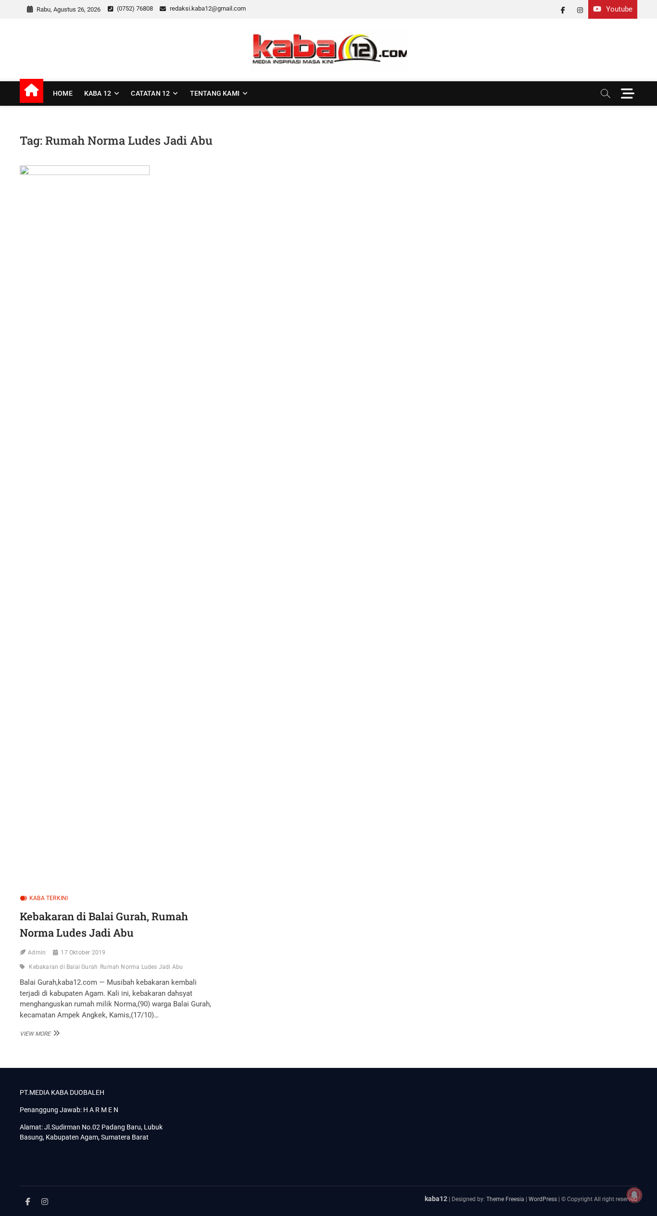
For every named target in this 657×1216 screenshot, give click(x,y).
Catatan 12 (150, 93)
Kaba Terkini (48, 898)
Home (63, 93)
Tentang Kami (215, 93)
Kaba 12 (97, 93)
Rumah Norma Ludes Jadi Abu (141, 967)
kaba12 (436, 1199)
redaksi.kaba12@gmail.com (207, 8)
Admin (37, 952)
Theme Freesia (505, 1199)
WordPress (543, 1199)
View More (38, 1033)
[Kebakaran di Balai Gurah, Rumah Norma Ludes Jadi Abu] (118, 526)
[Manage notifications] (634, 1195)
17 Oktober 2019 (83, 952)
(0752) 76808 (134, 8)
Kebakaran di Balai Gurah (63, 967)
